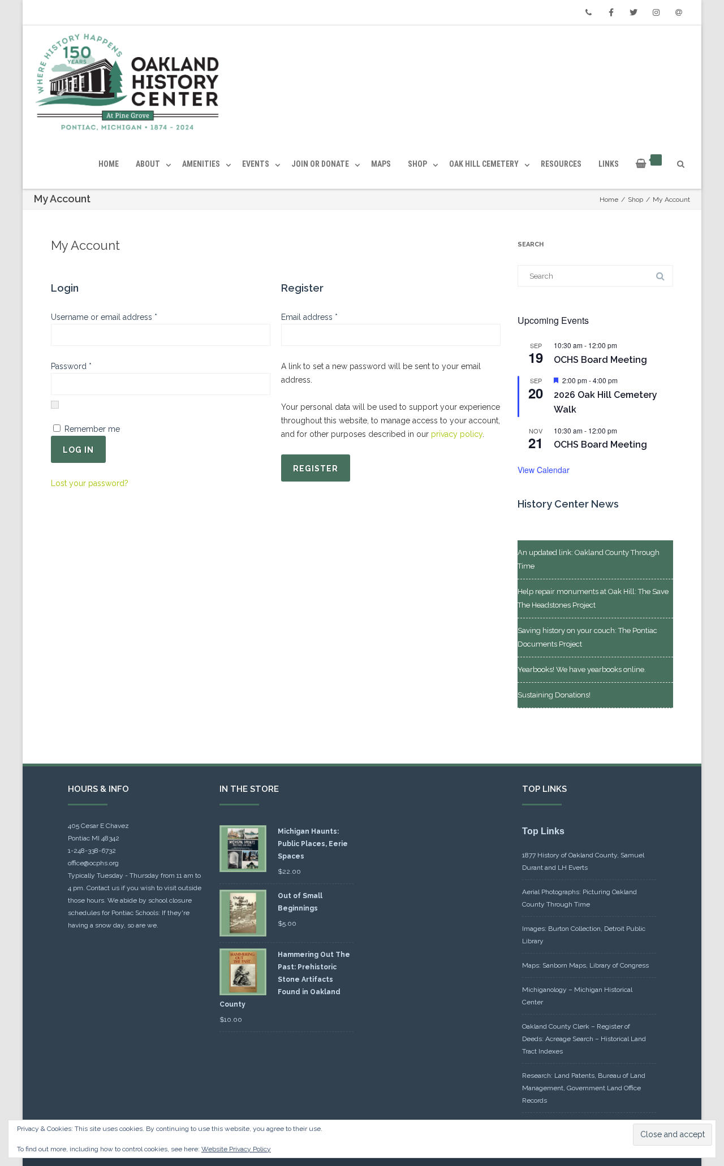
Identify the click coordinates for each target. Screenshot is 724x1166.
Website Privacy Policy (236, 1149)
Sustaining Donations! (554, 695)
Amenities (201, 163)
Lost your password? (89, 483)
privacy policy (456, 434)
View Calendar (544, 469)
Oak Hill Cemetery (484, 163)
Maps (381, 163)
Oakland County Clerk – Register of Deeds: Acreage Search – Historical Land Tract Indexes (584, 1038)
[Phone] (588, 12)
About (148, 163)
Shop (417, 163)
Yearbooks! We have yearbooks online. (582, 669)
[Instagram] (656, 12)
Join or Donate (320, 163)
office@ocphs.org (93, 863)
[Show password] (55, 405)
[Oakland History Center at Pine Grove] (130, 82)
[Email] (678, 12)
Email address (325, 317)
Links (608, 163)
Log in (78, 449)
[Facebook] (611, 12)
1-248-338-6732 (92, 851)
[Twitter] (633, 12)
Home (108, 163)
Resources (561, 163)
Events (255, 163)
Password (87, 366)
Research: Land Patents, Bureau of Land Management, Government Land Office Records (583, 1088)
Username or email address (120, 317)
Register (315, 468)
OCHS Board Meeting (600, 359)
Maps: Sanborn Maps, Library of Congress (585, 965)
